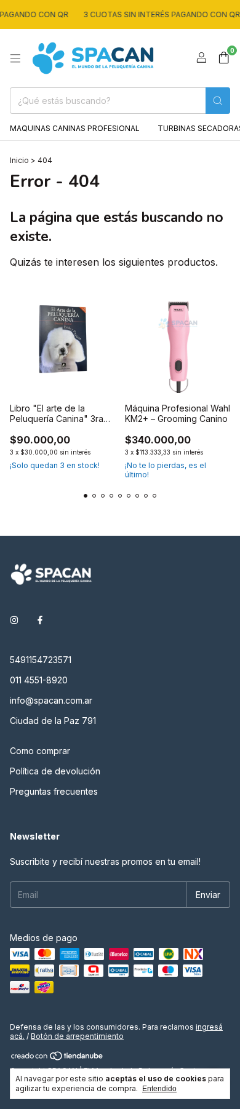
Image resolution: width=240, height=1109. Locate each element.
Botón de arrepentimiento (77, 1036)
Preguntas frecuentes (54, 791)
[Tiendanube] (57, 1058)
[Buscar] (218, 100)
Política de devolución (55, 771)
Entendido (159, 1088)
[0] (223, 58)
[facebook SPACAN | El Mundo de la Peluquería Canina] (40, 619)
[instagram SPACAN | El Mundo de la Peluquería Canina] (14, 619)
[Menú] (15, 58)
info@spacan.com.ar (51, 700)
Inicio (19, 160)
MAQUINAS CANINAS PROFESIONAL (75, 128)
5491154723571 (40, 659)
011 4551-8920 (39, 680)
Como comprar (40, 750)
